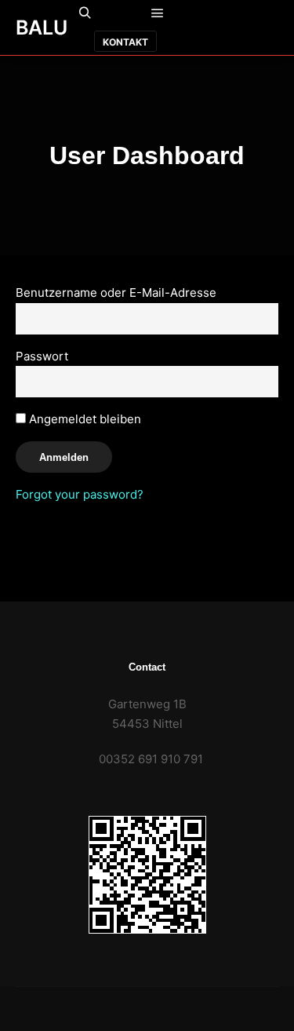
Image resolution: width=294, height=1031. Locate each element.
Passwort (42, 356)
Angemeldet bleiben (83, 418)
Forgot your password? (79, 494)
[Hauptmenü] (157, 13)
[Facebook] (220, 14)
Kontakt (125, 42)
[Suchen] (85, 13)
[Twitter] (255, 41)
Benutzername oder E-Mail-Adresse (116, 292)
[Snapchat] (267, 14)
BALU (41, 27)
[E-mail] (197, 14)
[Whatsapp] (244, 14)
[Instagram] (208, 41)
